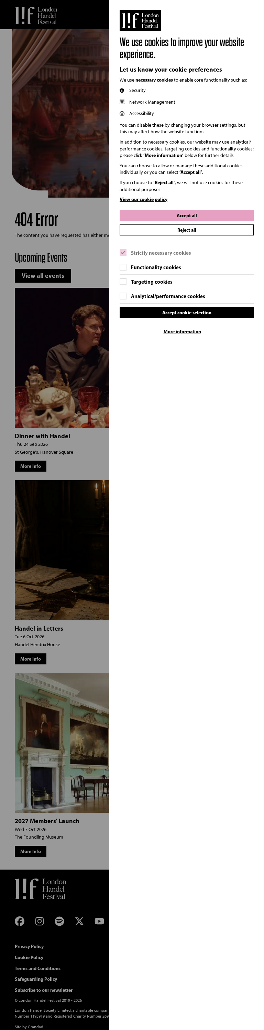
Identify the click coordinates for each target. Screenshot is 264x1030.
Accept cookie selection (186, 312)
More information (182, 331)
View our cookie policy (143, 199)
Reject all (186, 230)
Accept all (187, 215)
